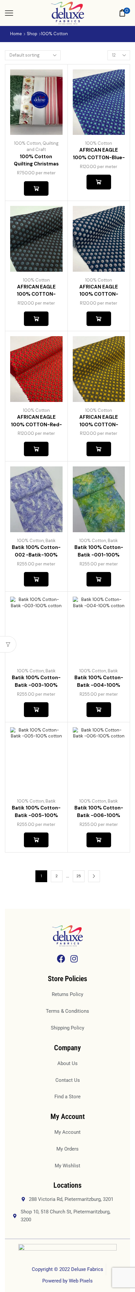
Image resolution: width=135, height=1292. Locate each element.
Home (16, 34)
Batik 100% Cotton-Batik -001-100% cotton (98, 554)
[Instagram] (74, 958)
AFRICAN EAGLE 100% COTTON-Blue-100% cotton (99, 157)
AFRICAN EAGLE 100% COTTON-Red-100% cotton (36, 424)
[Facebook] (61, 958)
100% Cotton (27, 143)
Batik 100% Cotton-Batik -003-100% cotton (36, 685)
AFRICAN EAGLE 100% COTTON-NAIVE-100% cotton (99, 294)
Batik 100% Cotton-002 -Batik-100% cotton (36, 554)
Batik (51, 540)
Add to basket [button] (36, 188)
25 (78, 876)
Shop (32, 34)
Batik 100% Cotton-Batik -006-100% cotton (98, 815)
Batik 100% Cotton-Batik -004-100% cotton (98, 685)
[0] (129, 12)
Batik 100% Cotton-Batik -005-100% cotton (36, 815)
